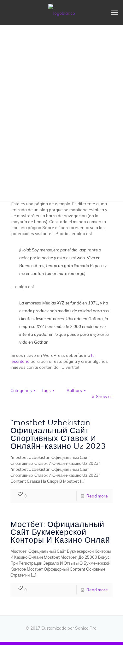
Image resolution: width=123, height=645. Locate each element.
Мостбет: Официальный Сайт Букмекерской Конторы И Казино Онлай (60, 532)
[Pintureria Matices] (61, 12)
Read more (97, 495)
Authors (74, 390)
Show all (104, 396)
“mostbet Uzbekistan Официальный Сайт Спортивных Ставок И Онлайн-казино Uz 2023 (58, 434)
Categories (21, 390)
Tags (46, 390)
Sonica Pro (86, 628)
